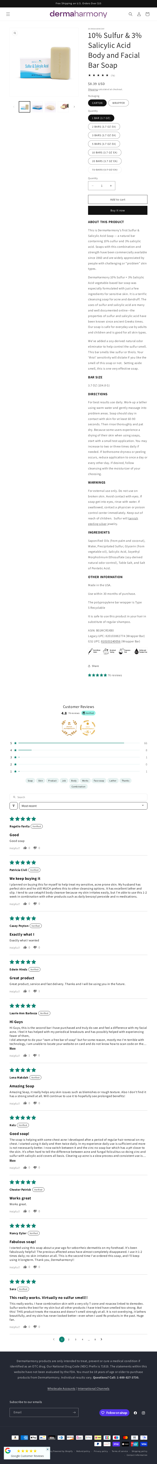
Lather (113, 780)
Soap (30, 780)
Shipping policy (140, 1451)
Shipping (93, 89)
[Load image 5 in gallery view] (63, 106)
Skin (40, 780)
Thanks (125, 780)
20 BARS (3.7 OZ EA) (105, 161)
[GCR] (7, 1450)
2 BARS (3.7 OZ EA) (104, 126)
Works (85, 780)
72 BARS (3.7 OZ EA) (107, 170)
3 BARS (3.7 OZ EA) (104, 135)
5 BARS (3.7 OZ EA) (104, 144)
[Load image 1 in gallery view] (24, 106)
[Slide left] (14, 107)
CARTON (97, 103)
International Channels (94, 1389)
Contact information (137, 1455)
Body (74, 780)
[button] (8, 14)
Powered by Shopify (63, 1451)
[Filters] (14, 806)
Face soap (99, 780)
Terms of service (120, 1451)
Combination (79, 786)
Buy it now (117, 210)
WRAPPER (118, 103)
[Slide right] (74, 107)
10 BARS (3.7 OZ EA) (104, 152)
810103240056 (110, 641)
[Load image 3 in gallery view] (37, 106)
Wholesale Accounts (61, 1389)
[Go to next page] (102, 1339)
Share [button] (95, 666)
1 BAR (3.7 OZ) (101, 118)
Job (64, 780)
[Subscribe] (74, 1412)
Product (52, 780)
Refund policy (83, 1451)
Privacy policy (101, 1451)
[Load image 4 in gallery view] (50, 106)
